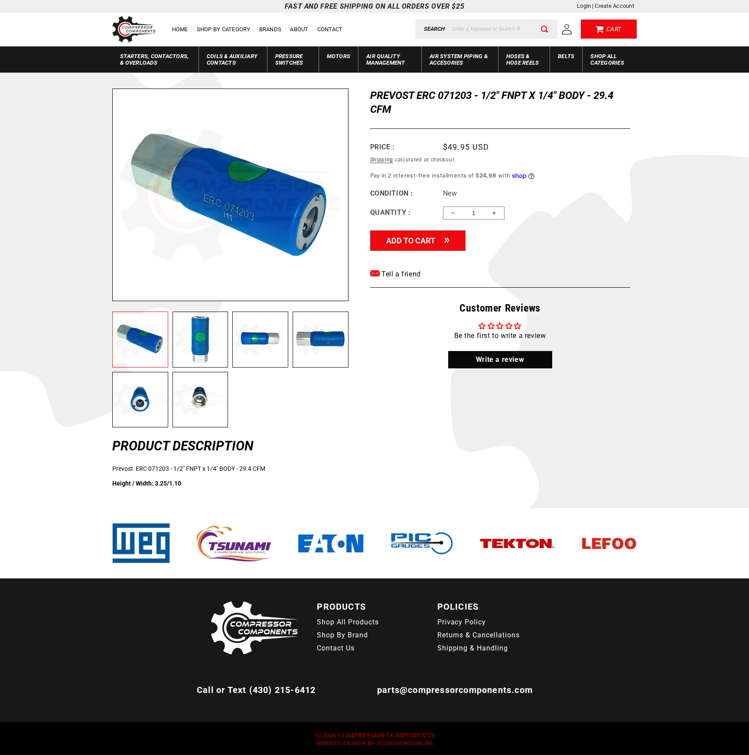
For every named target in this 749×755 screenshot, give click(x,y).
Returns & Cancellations (478, 635)
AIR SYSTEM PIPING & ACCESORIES (459, 59)
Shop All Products (347, 622)
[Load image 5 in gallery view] (140, 400)
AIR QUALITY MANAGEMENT (385, 59)
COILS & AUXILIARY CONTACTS (232, 59)
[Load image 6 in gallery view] (200, 400)
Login (584, 6)
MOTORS (339, 56)
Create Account (614, 6)
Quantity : (390, 212)
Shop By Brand (342, 635)
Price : (382, 147)
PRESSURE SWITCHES (289, 59)
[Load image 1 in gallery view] (140, 340)
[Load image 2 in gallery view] (200, 340)
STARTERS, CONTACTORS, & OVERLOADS (154, 59)
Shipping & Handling (472, 648)
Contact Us (336, 648)
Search (434, 29)
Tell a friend (400, 274)
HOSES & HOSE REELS (522, 59)
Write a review (500, 359)
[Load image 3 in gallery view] (260, 340)
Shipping (382, 160)
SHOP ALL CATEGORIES (607, 59)
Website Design (341, 743)
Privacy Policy (461, 622)
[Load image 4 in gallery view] (320, 340)
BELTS (566, 56)
